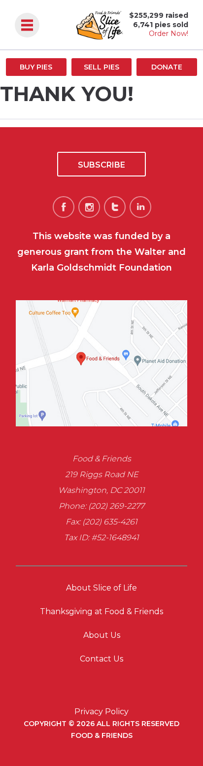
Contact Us (101, 658)
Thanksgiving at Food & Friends (101, 611)
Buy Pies (36, 67)
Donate (166, 67)
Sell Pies (101, 67)
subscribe (101, 165)
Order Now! (168, 33)
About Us (101, 635)
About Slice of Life (101, 587)
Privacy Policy (101, 711)
